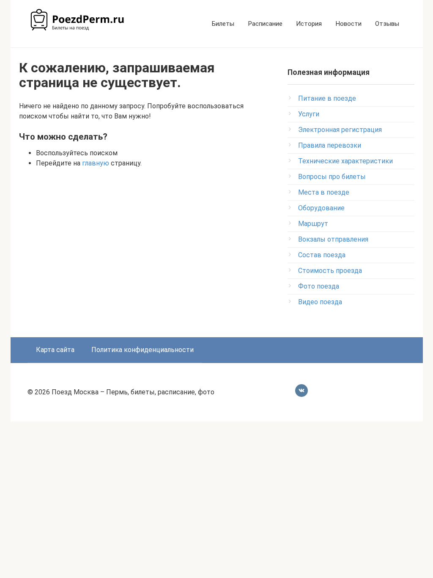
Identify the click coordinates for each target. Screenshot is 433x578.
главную (95, 163)
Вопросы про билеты (332, 177)
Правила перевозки (329, 145)
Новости (348, 24)
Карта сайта (55, 350)
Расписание (265, 24)
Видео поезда (320, 302)
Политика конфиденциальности (142, 350)
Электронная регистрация (340, 130)
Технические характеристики (345, 161)
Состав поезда (321, 255)
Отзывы (387, 24)
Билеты (223, 24)
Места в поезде (323, 192)
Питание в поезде (327, 98)
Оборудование (321, 208)
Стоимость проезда (330, 271)
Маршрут (313, 224)
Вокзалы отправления (333, 239)
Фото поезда (318, 286)
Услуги (308, 114)
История (309, 24)
